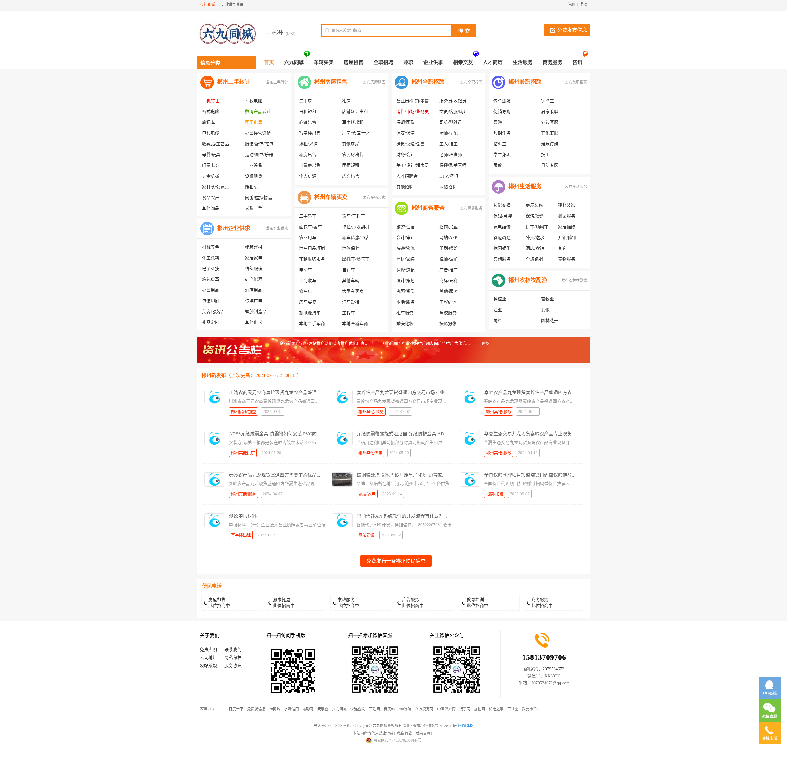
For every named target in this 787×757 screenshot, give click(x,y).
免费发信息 (256, 709)
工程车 (348, 313)
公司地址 (208, 657)
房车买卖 (307, 302)
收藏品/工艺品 (215, 144)
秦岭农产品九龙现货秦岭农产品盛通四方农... (529, 392)
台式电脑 (210, 111)
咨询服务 (502, 259)
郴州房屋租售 (330, 82)
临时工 (499, 144)
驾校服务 (448, 313)
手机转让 (210, 101)
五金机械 (210, 176)
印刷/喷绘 (448, 248)
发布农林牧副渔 (574, 280)
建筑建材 (253, 247)
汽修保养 (350, 248)
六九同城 (339, 709)
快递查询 (357, 709)
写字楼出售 (310, 133)
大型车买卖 (353, 291)
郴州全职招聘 (428, 82)
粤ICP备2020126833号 (420, 726)
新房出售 (307, 154)
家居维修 (566, 227)
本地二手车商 (312, 323)
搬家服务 (566, 216)
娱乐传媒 (549, 144)
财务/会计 (405, 154)
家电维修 (502, 227)
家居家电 (253, 258)
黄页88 (389, 709)
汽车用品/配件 (312, 248)
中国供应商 (446, 709)
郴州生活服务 (525, 186)
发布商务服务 (471, 208)
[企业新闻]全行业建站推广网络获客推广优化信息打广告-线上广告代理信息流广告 (350, 343)
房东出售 (350, 176)
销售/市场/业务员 (412, 111)
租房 (346, 101)
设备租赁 (253, 176)
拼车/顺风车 (537, 227)
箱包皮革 (210, 279)
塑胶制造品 (256, 311)
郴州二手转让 (233, 82)
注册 (571, 4)
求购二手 (253, 208)
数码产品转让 (258, 111)
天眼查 (322, 709)
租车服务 (404, 313)
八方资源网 (424, 709)
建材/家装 (405, 259)
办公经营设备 (258, 133)
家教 (497, 165)
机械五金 (210, 247)
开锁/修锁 (567, 237)
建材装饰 (566, 205)
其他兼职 (549, 133)
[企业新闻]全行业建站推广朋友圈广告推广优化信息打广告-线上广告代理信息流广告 (453, 343)
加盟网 (479, 709)
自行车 (348, 270)
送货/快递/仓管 (410, 144)
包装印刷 (210, 301)
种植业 (499, 299)
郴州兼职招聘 (525, 82)
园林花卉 (549, 320)
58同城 (274, 709)
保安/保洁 (405, 133)
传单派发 (502, 101)
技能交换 (502, 205)
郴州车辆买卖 (330, 197)
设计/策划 (405, 280)
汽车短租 (350, 302)
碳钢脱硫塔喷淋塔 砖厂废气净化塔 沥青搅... (401, 475)
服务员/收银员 (452, 101)
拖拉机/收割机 (355, 227)
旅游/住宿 (405, 227)
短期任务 (502, 133)
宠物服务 (566, 259)
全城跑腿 (534, 259)
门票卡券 (210, 165)
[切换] (290, 34)
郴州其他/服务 (371, 411)
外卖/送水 (535, 237)
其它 (562, 248)
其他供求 (253, 322)
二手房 (305, 101)
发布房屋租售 (374, 82)
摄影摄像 (448, 323)
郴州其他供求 (243, 452)
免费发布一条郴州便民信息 (395, 560)
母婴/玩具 (211, 154)
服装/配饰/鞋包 (259, 144)
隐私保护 (233, 657)
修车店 (305, 291)
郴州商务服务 (428, 208)
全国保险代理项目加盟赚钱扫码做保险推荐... (529, 475)
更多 (485, 343)
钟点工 (547, 101)
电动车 (305, 270)
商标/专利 (448, 280)
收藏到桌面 (234, 4)
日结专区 (549, 165)
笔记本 (208, 122)
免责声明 (208, 649)
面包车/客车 (310, 227)
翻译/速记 (405, 270)
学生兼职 (502, 154)
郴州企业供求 (233, 228)
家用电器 (253, 122)
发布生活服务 (576, 187)
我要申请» (530, 709)
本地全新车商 (355, 323)
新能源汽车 (310, 313)
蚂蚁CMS (465, 726)
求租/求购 (308, 144)
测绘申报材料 (243, 516)
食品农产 (210, 197)
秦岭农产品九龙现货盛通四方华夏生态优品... (274, 475)
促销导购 (502, 111)
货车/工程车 (353, 216)
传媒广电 (253, 301)
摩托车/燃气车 (355, 259)
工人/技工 (448, 144)
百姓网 (374, 709)
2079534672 (553, 669)
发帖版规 (208, 665)
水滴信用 (291, 709)
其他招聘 (404, 187)
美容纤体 (448, 302)
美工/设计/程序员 (412, 165)
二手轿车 (307, 216)
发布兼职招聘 (576, 82)
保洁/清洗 (535, 216)
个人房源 (307, 176)
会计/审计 (405, 237)
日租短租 (307, 111)
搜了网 (464, 709)
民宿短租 (350, 165)
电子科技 (210, 268)
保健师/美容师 (452, 165)
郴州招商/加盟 (243, 411)
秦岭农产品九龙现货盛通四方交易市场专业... (402, 392)
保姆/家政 (405, 122)
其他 (545, 310)
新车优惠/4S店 (356, 237)
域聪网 (308, 709)
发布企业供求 (277, 228)
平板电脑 (253, 101)
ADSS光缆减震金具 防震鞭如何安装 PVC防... (274, 433)
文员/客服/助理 (453, 111)
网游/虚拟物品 (258, 197)
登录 (584, 4)
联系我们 (233, 649)
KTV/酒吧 (448, 176)
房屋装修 (534, 205)
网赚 (497, 122)
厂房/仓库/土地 (356, 133)
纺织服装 (253, 268)
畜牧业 (547, 299)
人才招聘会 (407, 176)
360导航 (404, 709)
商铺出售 (307, 122)
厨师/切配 (448, 133)
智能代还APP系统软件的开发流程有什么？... (402, 516)
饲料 (497, 320)
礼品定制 (210, 322)
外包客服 (549, 122)
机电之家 (496, 709)
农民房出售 (353, 154)
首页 (269, 62)
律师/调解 (448, 259)
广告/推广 (448, 270)
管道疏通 (502, 237)
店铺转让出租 (355, 111)
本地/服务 (405, 302)
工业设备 (253, 165)
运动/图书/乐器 (259, 154)
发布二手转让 (277, 82)
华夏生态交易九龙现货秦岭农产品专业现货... (529, 433)
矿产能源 (253, 279)
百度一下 (236, 709)
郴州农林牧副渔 (527, 280)
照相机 (251, 187)
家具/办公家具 (215, 187)
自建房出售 (310, 165)
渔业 (497, 310)
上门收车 (307, 280)
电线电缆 (210, 133)
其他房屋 (350, 144)
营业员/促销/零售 (412, 101)
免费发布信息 (572, 30)
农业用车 (307, 237)
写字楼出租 (353, 122)
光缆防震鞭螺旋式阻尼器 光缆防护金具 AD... (402, 433)
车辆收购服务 (312, 259)
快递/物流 (405, 248)
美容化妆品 (212, 311)
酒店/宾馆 (535, 248)
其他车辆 (350, 280)
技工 (545, 154)
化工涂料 (210, 258)
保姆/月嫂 (502, 216)
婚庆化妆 (404, 323)
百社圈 (512, 709)
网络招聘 (448, 187)
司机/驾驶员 (450, 122)
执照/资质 (405, 291)
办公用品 (210, 290)
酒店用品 (253, 290)
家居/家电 (367, 494)
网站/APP (448, 237)
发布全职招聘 (471, 82)
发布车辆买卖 (374, 197)
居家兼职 (549, 111)
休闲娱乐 (502, 248)
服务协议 (233, 665)
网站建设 (366, 535)
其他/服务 (448, 291)
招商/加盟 (448, 227)
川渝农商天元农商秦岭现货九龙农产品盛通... (274, 392)
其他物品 (210, 208)
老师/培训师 (450, 154)
